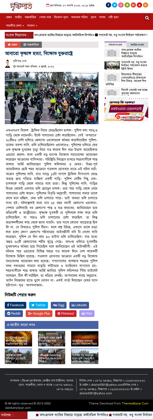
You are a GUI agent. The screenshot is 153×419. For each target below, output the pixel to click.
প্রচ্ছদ (9, 17)
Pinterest (67, 314)
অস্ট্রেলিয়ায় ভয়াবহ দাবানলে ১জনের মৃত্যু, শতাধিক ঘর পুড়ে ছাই (17, 341)
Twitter (40, 305)
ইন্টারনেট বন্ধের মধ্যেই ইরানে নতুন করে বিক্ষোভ (50, 341)
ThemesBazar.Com (135, 403)
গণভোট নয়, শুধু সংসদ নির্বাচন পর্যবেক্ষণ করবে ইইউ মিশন (134, 65)
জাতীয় (18, 17)
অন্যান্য (31, 25)
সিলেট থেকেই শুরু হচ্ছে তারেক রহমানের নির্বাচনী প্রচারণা (134, 93)
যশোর (102, 17)
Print (88, 314)
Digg (60, 305)
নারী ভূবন (113, 17)
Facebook (16, 305)
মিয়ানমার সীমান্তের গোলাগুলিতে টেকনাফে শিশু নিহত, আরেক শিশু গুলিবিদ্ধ (126, 79)
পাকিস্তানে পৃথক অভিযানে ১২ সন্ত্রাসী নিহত (16, 358)
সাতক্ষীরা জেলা (14, 25)
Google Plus (41, 314)
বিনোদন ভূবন (61, 17)
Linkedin (81, 305)
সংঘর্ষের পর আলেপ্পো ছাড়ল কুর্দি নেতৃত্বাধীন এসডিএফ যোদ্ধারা (83, 358)
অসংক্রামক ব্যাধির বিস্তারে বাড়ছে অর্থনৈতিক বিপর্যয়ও (58, 35)
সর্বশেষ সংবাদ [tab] (115, 44)
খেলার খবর (45, 17)
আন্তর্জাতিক (30, 17)
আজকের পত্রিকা (79, 17)
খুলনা (93, 17)
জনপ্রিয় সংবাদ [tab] (137, 44)
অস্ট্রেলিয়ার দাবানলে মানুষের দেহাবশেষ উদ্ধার (84, 342)
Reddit (15, 314)
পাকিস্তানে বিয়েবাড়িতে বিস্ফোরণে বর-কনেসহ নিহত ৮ (50, 358)
